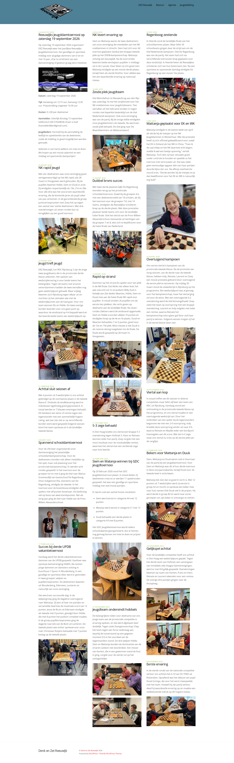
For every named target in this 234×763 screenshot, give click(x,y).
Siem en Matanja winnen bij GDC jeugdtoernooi (115, 463)
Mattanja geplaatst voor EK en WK (171, 123)
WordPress (93, 753)
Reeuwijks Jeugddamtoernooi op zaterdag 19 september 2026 (61, 36)
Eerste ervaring (157, 664)
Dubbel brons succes (107, 180)
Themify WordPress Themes (110, 753)
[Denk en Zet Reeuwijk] (56, 16)
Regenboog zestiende (162, 34)
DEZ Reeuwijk (145, 5)
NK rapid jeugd (49, 167)
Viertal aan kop (157, 392)
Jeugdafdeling (187, 5)
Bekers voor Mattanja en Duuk (168, 453)
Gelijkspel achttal (159, 548)
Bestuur (160, 5)
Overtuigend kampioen (163, 259)
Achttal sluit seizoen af (54, 389)
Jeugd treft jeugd (50, 263)
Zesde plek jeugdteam (108, 92)
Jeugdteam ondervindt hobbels (114, 609)
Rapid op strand (103, 276)
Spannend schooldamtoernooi (60, 442)
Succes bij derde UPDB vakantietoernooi (54, 548)
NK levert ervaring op (107, 34)
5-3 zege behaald (104, 425)
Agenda (172, 5)
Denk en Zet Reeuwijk (89, 750)
